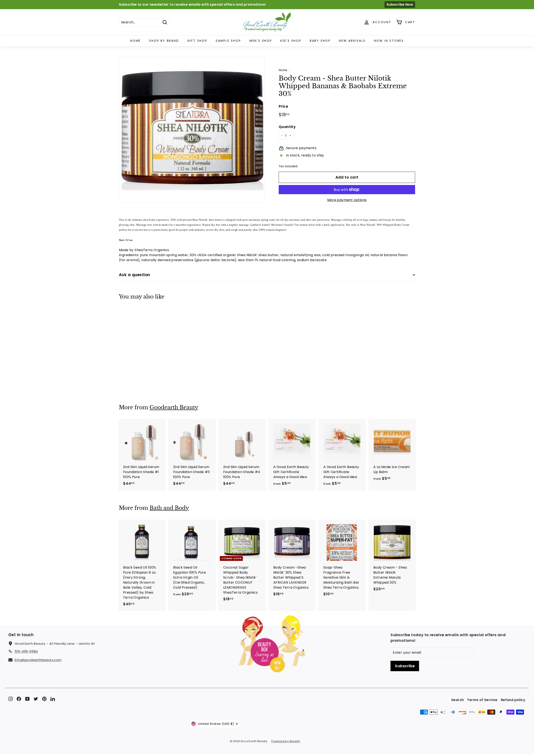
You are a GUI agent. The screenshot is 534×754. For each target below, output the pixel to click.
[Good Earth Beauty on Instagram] (10, 698)
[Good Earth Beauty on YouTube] (27, 698)
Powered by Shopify (285, 741)
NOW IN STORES (389, 41)
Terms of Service (482, 699)
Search (457, 699)
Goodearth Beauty (174, 407)
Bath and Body (169, 508)
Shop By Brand (164, 41)
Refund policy (513, 699)
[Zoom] (191, 129)
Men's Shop (260, 41)
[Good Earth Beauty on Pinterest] (44, 698)
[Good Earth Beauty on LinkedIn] (52, 698)
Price (283, 106)
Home (135, 41)
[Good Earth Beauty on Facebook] (19, 698)
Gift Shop (197, 41)
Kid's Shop (290, 41)
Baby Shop (320, 41)
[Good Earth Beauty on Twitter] (36, 698)
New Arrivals (352, 41)
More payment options (347, 200)
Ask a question (134, 275)
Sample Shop (228, 41)
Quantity (287, 126)
